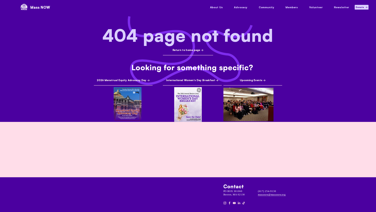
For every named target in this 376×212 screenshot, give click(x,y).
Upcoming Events (251, 80)
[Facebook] (229, 203)
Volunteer (316, 7)
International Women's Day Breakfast (190, 80)
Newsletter (341, 7)
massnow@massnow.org (272, 194)
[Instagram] (224, 203)
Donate (360, 7)
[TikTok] (243, 203)
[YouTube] (234, 203)
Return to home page (186, 50)
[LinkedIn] (238, 203)
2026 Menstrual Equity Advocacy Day (121, 80)
